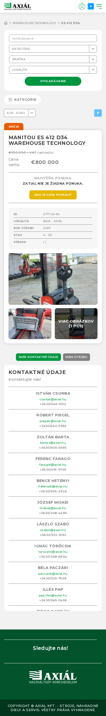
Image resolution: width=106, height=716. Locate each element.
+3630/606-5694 (53, 447)
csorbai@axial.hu (52, 399)
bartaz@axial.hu (53, 443)
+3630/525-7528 (53, 578)
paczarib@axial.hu (53, 573)
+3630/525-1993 (53, 535)
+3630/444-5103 (53, 404)
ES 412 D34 (70, 23)
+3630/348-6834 (53, 556)
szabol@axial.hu (53, 530)
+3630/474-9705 (53, 469)
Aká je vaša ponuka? (53, 195)
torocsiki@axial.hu (53, 552)
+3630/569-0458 (53, 600)
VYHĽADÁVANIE (53, 81)
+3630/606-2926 (53, 491)
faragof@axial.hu (52, 464)
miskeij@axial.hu (53, 508)
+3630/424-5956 (53, 426)
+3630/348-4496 (53, 513)
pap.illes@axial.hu (53, 595)
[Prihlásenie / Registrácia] (82, 6)
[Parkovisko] (91, 6)
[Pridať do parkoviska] (98, 113)
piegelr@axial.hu (53, 421)
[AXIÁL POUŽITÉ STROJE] (8, 23)
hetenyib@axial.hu (53, 486)
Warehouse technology (34, 23)
